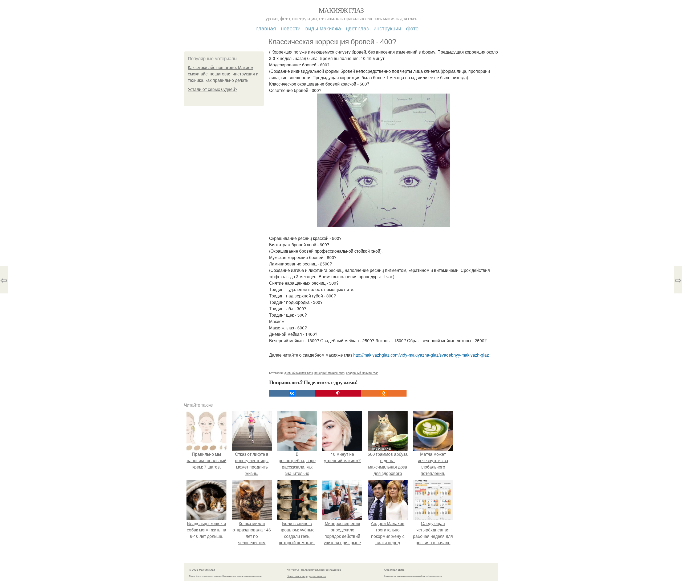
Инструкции (387, 28)
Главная (266, 28)
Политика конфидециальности (306, 576)
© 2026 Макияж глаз (202, 569)
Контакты (293, 569)
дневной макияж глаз (298, 372)
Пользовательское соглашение (321, 569)
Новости (291, 28)
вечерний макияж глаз (329, 372)
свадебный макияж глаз (362, 372)
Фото (412, 28)
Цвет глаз (357, 28)
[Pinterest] (338, 393)
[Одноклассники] (384, 393)
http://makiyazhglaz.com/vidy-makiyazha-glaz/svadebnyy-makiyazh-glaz (421, 355)
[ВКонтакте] (292, 393)
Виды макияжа (323, 28)
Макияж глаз (341, 10)
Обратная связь (394, 569)
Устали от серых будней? (212, 89)
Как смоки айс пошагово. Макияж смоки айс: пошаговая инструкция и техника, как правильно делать (223, 74)
